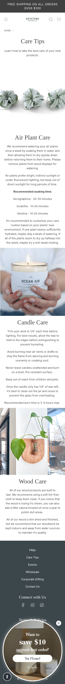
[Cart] (59, 19)
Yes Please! (32, 658)
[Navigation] (5, 19)
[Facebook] (23, 605)
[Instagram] (32, 605)
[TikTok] (42, 605)
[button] (7, 676)
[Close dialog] (58, 623)
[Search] (51, 19)
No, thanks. (32, 667)
